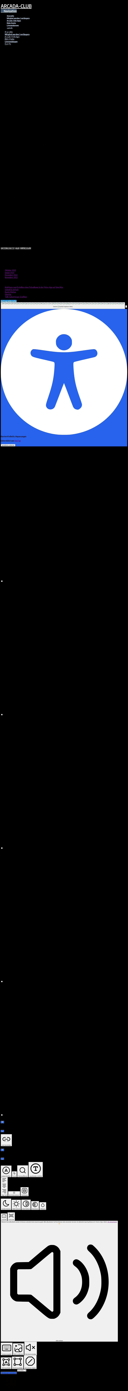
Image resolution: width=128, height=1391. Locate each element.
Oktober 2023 (10, 270)
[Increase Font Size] (2, 1122)
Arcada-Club (16, 6)
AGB (17, 248)
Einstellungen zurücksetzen (9, 1373)
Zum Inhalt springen (9, 1370)
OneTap (17, 440)
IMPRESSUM (25, 248)
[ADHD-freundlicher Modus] (2, 848)
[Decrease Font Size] (2, 1131)
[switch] (1, 581)
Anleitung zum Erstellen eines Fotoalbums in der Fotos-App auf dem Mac (34, 287)
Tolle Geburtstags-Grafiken (16, 297)
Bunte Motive (10, 292)
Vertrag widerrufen (9, 301)
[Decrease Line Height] (2, 1159)
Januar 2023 (9, 272)
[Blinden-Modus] (2, 981)
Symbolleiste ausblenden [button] (8, 445)
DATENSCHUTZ (7, 248)
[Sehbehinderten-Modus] (2, 581)
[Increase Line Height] (2, 1150)
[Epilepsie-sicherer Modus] (2, 1115)
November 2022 (11, 277)
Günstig (8, 294)
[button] (9, 11)
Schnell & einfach (11, 289)
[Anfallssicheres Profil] (2, 714)
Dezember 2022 (11, 275)
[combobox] (63, 305)
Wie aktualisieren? (112, 1222)
